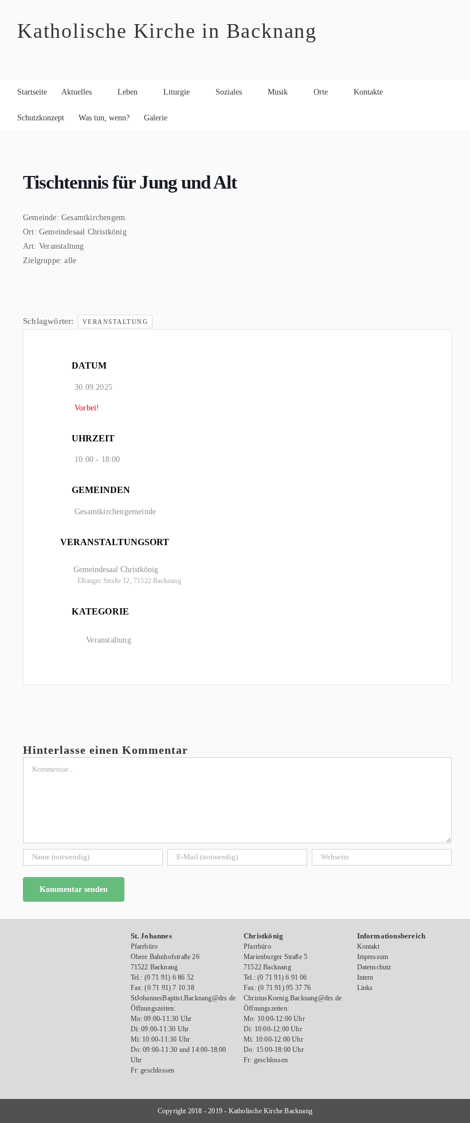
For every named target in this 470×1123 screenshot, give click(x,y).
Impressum (373, 957)
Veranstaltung (115, 321)
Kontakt (368, 946)
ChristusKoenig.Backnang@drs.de (293, 998)
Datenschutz (374, 967)
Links (365, 988)
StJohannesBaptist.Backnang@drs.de (183, 998)
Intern (365, 977)
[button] (185, 118)
